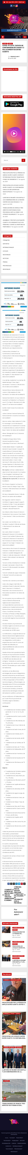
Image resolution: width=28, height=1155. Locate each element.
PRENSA (5, 262)
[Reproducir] (5, 151)
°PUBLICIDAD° (15, 1140)
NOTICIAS (10, 43)
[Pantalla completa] (23, 151)
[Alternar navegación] (17, 37)
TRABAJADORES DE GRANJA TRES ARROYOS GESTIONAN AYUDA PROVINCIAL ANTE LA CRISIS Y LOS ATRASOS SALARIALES (13, 1106)
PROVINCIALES (7, 266)
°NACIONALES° (9, 1149)
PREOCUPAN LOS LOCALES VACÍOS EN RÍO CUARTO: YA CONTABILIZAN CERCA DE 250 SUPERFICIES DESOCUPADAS (13, 1039)
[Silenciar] (20, 151)
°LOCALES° (12, 1138)
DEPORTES (6, 244)
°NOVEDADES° (7, 1140)
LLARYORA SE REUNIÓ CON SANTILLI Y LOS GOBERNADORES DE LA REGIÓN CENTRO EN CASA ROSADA (14, 200)
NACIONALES (6, 255)
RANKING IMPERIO (22, 1143)
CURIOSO (14, 1143)
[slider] (13, 151)
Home (6, 1138)
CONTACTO (8, 1146)
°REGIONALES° (14, 1151)
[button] (20, 37)
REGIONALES (6, 269)
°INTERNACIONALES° (17, 1146)
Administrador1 (15, 56)
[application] (14, 133)
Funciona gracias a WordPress (9, 1133)
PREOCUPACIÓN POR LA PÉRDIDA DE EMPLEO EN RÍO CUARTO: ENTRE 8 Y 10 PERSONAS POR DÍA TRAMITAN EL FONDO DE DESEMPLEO (14, 1005)
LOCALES (4, 43)
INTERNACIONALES (8, 247)
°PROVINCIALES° (18, 1149)
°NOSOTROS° (19, 1138)
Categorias (6, 240)
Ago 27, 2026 (16, 935)
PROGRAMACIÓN (6, 1143)
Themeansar (14, 1134)
